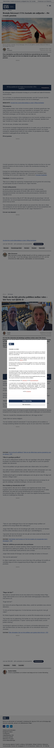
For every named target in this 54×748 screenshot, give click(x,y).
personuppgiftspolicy (34, 380)
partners (21, 360)
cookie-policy (24, 380)
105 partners (28, 391)
